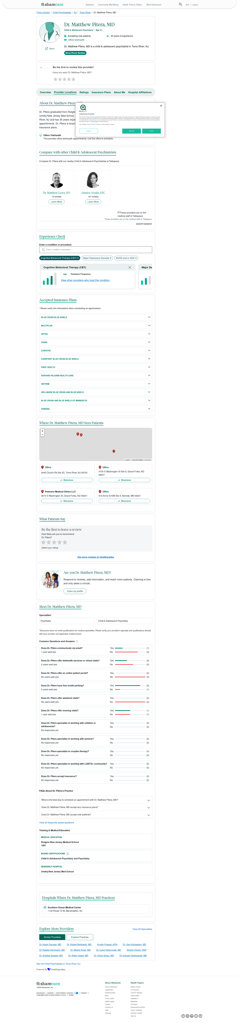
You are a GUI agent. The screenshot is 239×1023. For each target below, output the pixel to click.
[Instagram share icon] (187, 1016)
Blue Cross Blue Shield (54, 317)
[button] (76, 641)
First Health (48, 367)
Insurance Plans (101, 92)
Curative (46, 350)
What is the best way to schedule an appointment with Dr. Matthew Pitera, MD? (79, 799)
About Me (119, 92)
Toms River (85, 12)
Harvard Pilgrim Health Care (57, 375)
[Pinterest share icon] (200, 1016)
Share (51, 48)
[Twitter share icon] (196, 1016)
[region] (120, 119)
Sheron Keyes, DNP (137, 950)
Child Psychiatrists (62, 12)
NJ (75, 12)
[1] (55, 78)
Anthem (45, 383)
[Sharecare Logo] (53, 4)
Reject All (131, 131)
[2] (59, 78)
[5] (73, 78)
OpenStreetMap (137, 460)
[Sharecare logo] (67, 984)
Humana (45, 408)
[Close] (161, 106)
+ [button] (42, 430)
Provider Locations (65, 92)
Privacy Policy (94, 121)
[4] (69, 78)
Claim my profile (75, 591)
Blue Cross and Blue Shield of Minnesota (64, 400)
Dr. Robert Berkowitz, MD (79, 944)
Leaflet (127, 460)
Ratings (84, 92)
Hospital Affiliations (140, 92)
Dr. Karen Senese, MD (50, 944)
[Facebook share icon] (183, 1016)
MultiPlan (46, 325)
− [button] (42, 434)
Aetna (44, 333)
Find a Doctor (43, 12)
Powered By (42, 969)
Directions (68, 480)
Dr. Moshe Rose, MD (80, 950)
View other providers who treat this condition (85, 280)
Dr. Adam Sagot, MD (78, 955)
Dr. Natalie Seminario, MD (52, 950)
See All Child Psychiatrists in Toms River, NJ (58, 963)
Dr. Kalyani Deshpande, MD (133, 955)
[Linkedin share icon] (192, 1016)
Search (180, 4)
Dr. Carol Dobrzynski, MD (108, 950)
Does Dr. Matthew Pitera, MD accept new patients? (66, 814)
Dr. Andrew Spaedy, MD (51, 955)
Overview (45, 92)
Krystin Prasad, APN (107, 944)
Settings (89, 131)
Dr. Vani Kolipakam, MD (134, 944)
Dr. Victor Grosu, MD (104, 955)
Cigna (44, 342)
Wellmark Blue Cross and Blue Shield (62, 392)
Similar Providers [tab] (52, 937)
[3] (64, 78)
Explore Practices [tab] (80, 937)
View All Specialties (142, 929)
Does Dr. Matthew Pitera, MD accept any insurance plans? (69, 807)
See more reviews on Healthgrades (95, 557)
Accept (151, 131)
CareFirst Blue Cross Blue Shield (60, 358)
